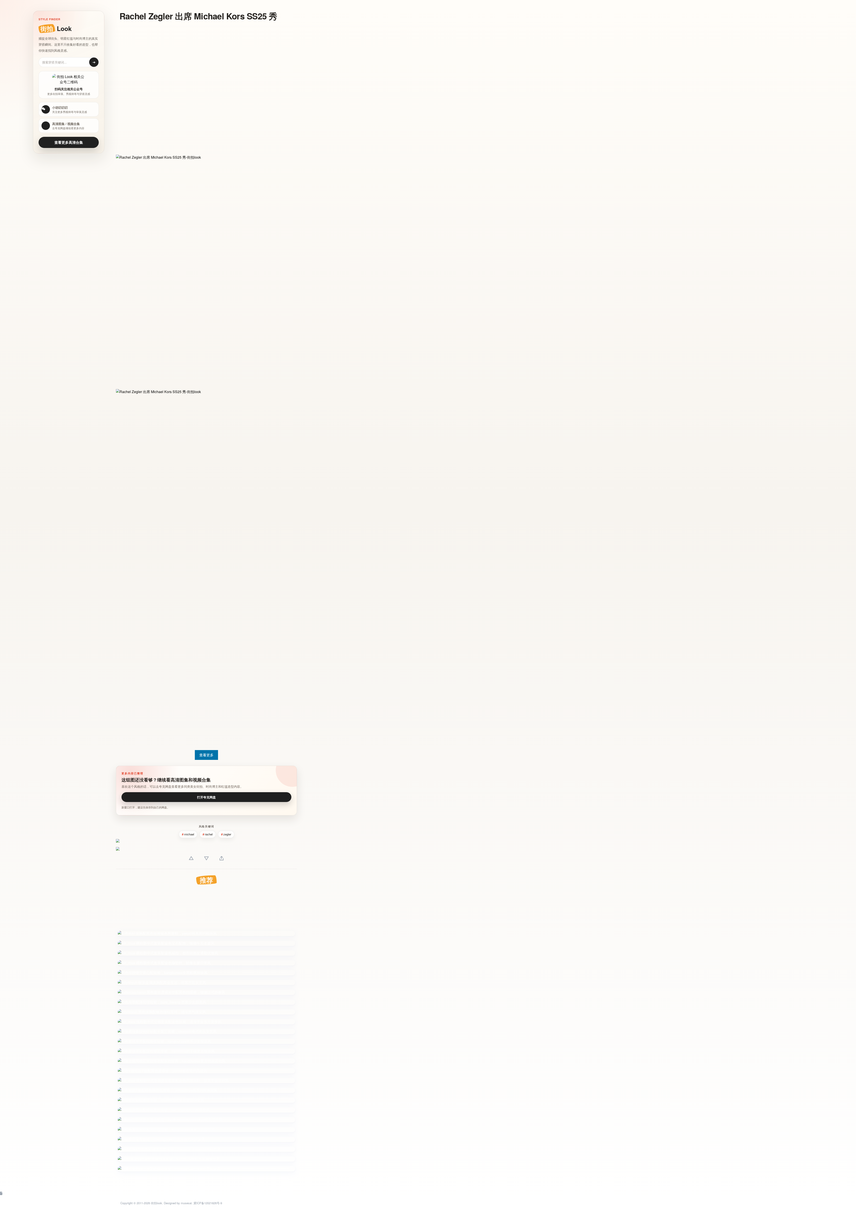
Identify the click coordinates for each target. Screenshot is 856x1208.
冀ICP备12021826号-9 (207, 1203)
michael (189, 834)
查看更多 (206, 754)
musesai (186, 1203)
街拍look (156, 1203)
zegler (227, 834)
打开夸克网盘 (206, 797)
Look (56, 28)
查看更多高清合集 (68, 142)
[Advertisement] (195, 57)
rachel (209, 834)
